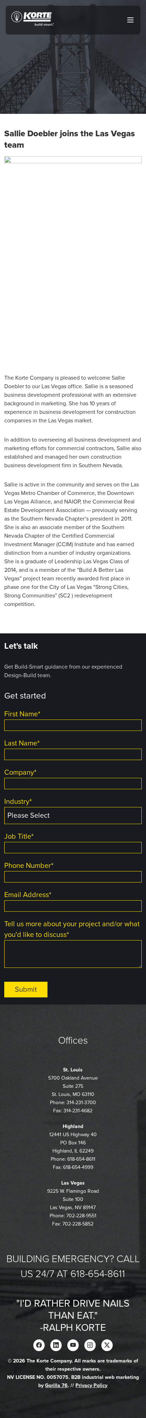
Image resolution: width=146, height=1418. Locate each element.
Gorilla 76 (56, 1385)
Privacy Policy (91, 1385)
